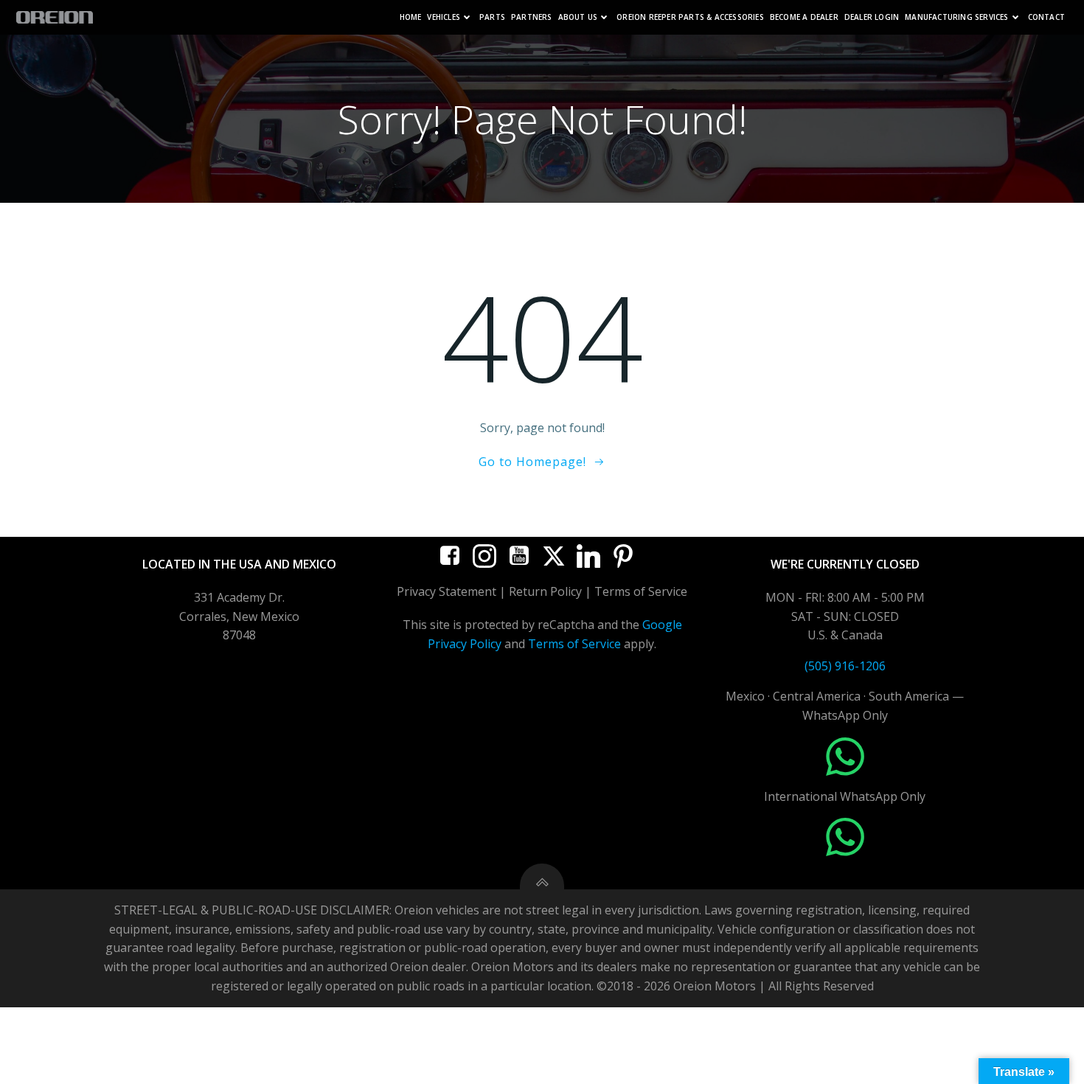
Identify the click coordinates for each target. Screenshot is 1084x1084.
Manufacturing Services (956, 17)
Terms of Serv (633, 591)
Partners (531, 17)
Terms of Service (574, 644)
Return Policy (545, 591)
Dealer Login (871, 17)
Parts (492, 17)
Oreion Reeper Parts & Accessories (690, 17)
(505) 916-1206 (845, 666)
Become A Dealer (804, 17)
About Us (578, 17)
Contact (1046, 17)
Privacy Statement (446, 591)
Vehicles (443, 17)
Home (411, 17)
